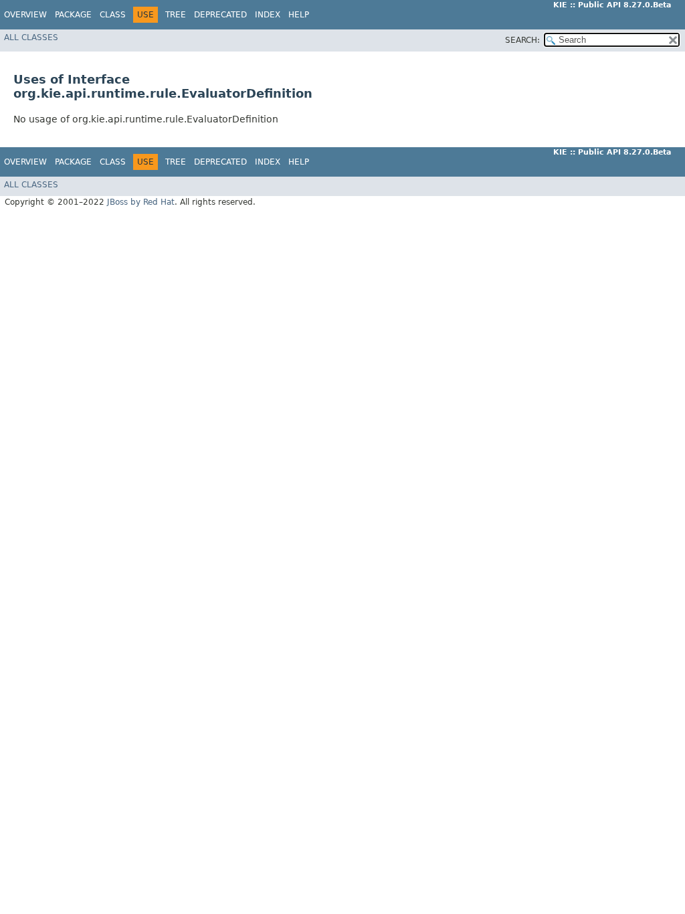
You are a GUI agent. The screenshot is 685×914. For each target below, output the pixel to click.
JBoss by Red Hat (141, 202)
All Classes (31, 37)
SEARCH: (522, 40)
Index (267, 14)
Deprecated (220, 14)
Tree (175, 14)
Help (298, 14)
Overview (25, 14)
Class (113, 14)
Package (73, 14)
